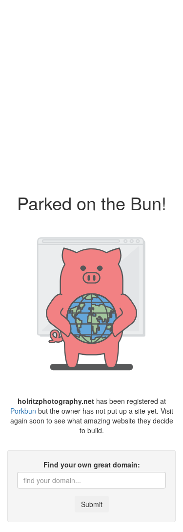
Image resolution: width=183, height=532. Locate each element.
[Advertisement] (91, 91)
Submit (91, 504)
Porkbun (23, 411)
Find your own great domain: (91, 464)
